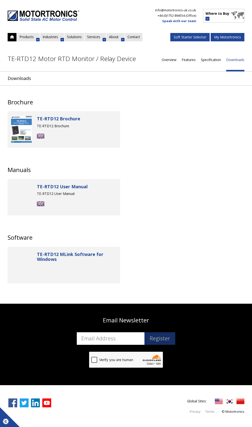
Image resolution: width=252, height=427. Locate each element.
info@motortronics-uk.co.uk (175, 10)
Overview (169, 60)
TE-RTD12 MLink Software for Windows (70, 256)
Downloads (235, 60)
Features (189, 60)
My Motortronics (227, 37)
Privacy (195, 411)
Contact (133, 36)
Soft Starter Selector (190, 37)
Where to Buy (217, 13)
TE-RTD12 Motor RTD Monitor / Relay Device (72, 58)
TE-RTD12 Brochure (58, 119)
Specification (211, 60)
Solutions (74, 36)
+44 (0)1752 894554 (171, 15)
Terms (210, 411)
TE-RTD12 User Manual (62, 187)
